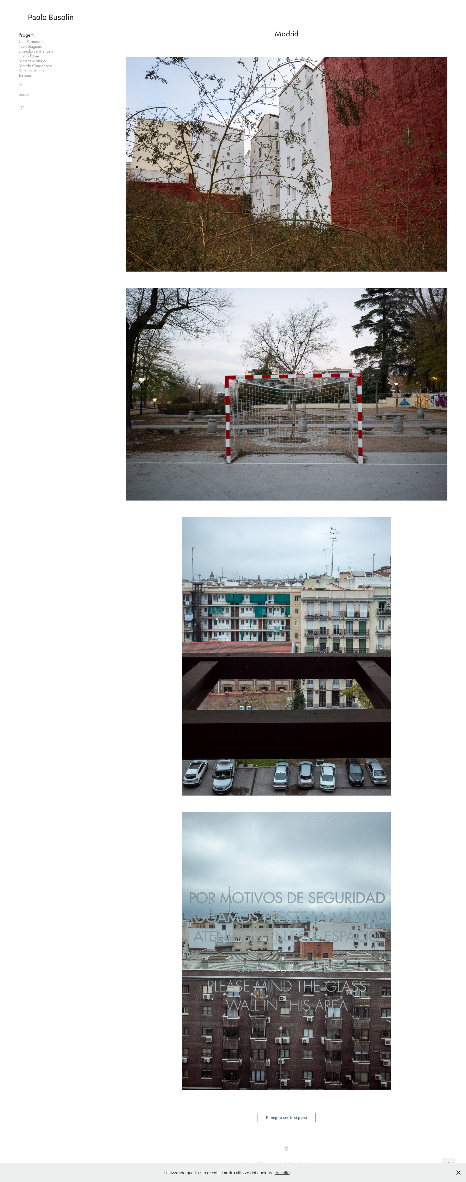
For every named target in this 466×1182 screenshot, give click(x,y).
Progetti (26, 35)
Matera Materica (33, 60)
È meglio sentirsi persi (36, 51)
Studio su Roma (31, 70)
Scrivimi (26, 94)
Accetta (282, 1173)
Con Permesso (31, 41)
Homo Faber (29, 56)
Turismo (25, 75)
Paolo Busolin (51, 17)
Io (20, 84)
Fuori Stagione (30, 46)
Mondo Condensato (35, 65)
